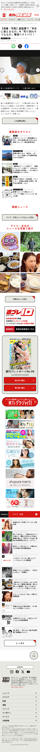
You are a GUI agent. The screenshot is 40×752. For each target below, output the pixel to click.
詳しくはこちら (9, 9)
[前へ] (2, 70)
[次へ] (38, 70)
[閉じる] (38, 6)
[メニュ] (36, 14)
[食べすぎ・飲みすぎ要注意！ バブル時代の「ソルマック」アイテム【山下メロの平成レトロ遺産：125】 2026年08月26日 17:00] (10, 242)
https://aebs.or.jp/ (17, 687)
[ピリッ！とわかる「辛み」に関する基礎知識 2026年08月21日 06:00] (30, 262)
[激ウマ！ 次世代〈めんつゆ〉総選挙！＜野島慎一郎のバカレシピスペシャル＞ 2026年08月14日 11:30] (30, 283)
